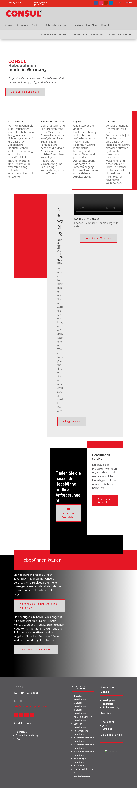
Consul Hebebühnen (16, 25)
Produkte (36, 25)
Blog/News (72, 421)
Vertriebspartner (73, 25)
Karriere (62, 34)
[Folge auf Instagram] (101, 3)
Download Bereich (104, 500)
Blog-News (92, 25)
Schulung (110, 34)
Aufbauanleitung (48, 34)
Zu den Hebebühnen (25, 91)
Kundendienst (97, 34)
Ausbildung (108, 721)
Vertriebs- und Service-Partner (39, 605)
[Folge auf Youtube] (106, 3)
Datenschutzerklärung (27, 735)
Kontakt (105, 25)
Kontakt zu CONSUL (35, 649)
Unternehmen (53, 25)
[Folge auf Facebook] (96, 3)
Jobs (105, 725)
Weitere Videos (99, 238)
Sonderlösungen (82, 775)
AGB (18, 738)
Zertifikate (108, 703)
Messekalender (125, 34)
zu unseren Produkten (68, 513)
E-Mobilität (79, 765)
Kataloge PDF (109, 700)
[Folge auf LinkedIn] (111, 3)
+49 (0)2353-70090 (26, 693)
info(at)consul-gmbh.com (40, 3)
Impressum (21, 731)
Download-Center (80, 34)
